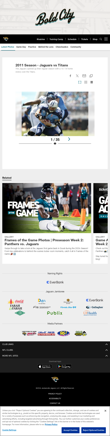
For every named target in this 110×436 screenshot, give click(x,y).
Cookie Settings (9, 430)
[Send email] (84, 77)
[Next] (69, 139)
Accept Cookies (70, 430)
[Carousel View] (80, 82)
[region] (55, 421)
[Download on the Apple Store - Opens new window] (44, 366)
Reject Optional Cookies (93, 430)
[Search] (101, 39)
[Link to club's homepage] (5, 38)
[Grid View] (86, 82)
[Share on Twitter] (77, 77)
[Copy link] (91, 76)
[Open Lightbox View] (55, 120)
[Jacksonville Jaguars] (55, 380)
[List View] (92, 82)
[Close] (105, 411)
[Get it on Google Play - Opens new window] (64, 367)
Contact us (55, 403)
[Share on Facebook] (70, 77)
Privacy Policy (55, 394)
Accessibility (55, 398)
